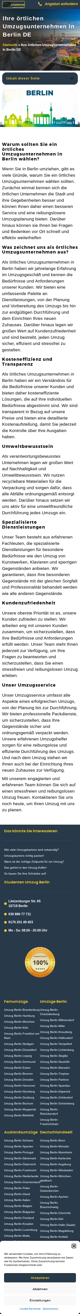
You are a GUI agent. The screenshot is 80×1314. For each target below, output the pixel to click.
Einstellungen (40, 1300)
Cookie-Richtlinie (30, 1308)
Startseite (10, 45)
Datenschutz (50, 1308)
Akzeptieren (40, 1278)
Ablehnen (40, 1289)
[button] (74, 1246)
